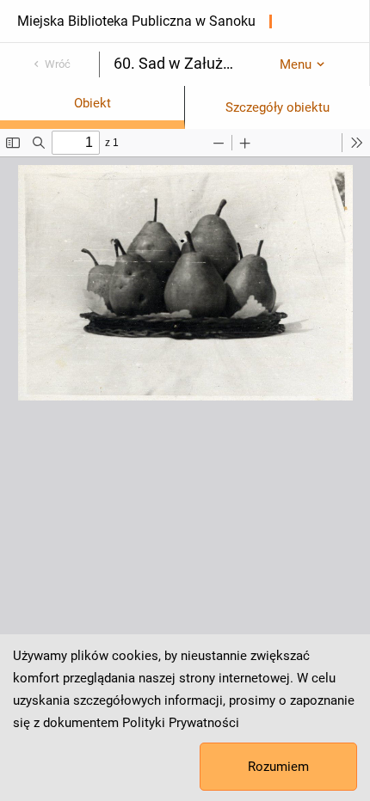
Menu (295, 64)
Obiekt (92, 103)
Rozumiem (278, 766)
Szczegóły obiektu (277, 107)
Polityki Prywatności (180, 723)
